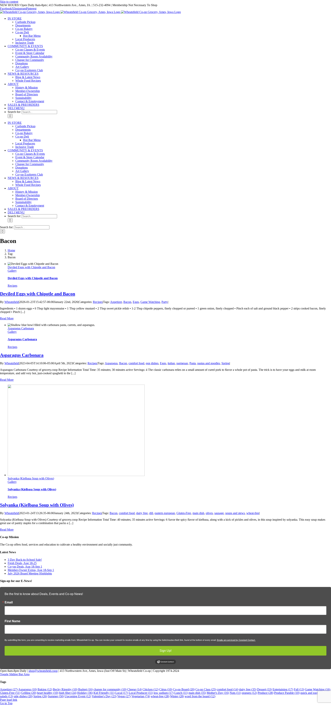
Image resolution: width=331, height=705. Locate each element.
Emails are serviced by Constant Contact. (236, 639)
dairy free (142, 513)
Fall (299, 689)
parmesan (182, 363)
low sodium (164, 692)
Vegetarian (140, 696)
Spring (225, 363)
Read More (7, 318)
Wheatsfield (11, 302)
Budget (85, 689)
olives (209, 513)
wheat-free (252, 513)
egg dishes (152, 363)
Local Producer (141, 692)
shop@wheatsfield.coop (43, 670)
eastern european (165, 513)
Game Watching (150, 302)
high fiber (67, 692)
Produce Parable (287, 692)
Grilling (28, 692)
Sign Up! (165, 650)
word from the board (200, 696)
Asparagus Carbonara (21, 328)
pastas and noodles (208, 363)
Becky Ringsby (65, 689)
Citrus (165, 689)
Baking (45, 689)
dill (151, 513)
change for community (109, 689)
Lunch (181, 692)
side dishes (23, 696)
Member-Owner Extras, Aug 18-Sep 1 (31, 570)
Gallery (12, 270)
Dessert (264, 689)
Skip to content (9, 1)
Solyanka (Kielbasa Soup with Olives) (31, 478)
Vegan (124, 696)
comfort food (136, 363)
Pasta (192, 363)
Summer (56, 696)
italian (171, 363)
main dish (198, 513)
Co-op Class (205, 689)
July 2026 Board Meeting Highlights (30, 573)
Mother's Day (218, 692)
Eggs (136, 302)
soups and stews (235, 513)
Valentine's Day (104, 696)
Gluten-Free (183, 513)
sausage (219, 513)
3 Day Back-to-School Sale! (25, 559)
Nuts (235, 692)
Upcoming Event (78, 696)
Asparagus (111, 363)
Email (9, 602)
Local (121, 692)
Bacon (127, 302)
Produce (265, 692)
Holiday (85, 692)
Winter (177, 696)
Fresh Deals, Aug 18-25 (22, 563)
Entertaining (283, 689)
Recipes (12, 285)
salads (6, 696)
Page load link (8, 699)
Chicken (150, 689)
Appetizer (116, 302)
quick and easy (312, 692)
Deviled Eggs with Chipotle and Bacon (31, 267)
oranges (249, 692)
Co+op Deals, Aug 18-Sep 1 (25, 566)
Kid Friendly (104, 692)
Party (164, 302)
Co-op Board (184, 689)
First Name (12, 621)
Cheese (134, 689)
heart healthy (47, 692)
